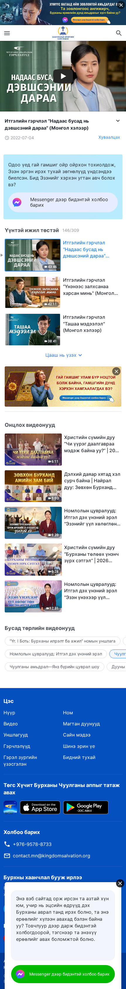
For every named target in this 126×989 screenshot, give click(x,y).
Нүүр (9, 712)
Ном (68, 712)
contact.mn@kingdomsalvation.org (51, 856)
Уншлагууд (16, 735)
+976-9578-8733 (32, 844)
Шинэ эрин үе (79, 746)
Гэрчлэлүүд (17, 746)
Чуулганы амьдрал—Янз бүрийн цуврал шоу (54, 666)
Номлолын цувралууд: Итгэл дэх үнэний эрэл (56, 653)
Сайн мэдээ (77, 735)
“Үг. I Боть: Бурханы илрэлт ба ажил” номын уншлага (62, 640)
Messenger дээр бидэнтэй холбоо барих (69, 973)
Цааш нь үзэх (60, 355)
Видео (11, 724)
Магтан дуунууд (81, 724)
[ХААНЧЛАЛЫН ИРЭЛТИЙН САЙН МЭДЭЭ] (63, 33)
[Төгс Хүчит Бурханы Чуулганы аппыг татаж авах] (10, 807)
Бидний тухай (79, 757)
